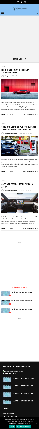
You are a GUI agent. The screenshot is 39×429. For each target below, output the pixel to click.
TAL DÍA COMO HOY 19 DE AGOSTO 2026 (23, 393)
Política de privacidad (23, 426)
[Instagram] (25, 2)
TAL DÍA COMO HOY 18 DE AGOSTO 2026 (21, 309)
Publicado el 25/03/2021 (25, 190)
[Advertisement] (19, 37)
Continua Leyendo (8, 114)
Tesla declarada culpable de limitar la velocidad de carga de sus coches (18, 128)
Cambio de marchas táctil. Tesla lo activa (17, 185)
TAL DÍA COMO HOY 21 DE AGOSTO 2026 (23, 386)
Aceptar (12, 426)
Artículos (4, 67)
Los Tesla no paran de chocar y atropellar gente (15, 71)
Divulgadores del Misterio (11, 76)
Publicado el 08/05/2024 (25, 76)
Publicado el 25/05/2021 (25, 133)
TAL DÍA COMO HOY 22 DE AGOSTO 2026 (23, 378)
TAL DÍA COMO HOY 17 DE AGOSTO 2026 (21, 301)
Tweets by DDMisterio (8, 413)
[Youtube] (21, 2)
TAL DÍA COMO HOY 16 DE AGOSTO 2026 (21, 292)
